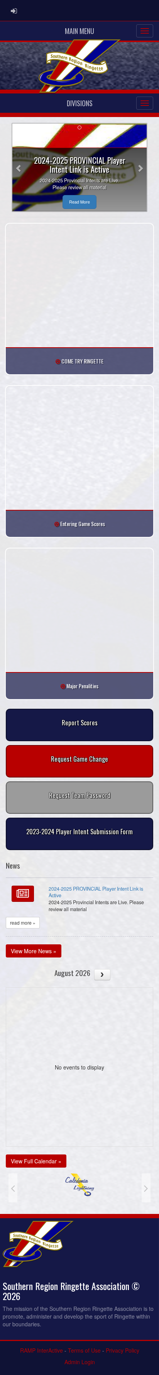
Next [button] (146, 1187)
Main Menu (79, 31)
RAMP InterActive (41, 1350)
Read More (79, 202)
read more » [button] (23, 922)
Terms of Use (84, 1350)
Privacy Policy (122, 1350)
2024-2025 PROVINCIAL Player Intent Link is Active (96, 892)
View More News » (33, 951)
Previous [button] (12, 1187)
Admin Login (79, 1362)
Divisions (80, 103)
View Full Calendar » (36, 1161)
